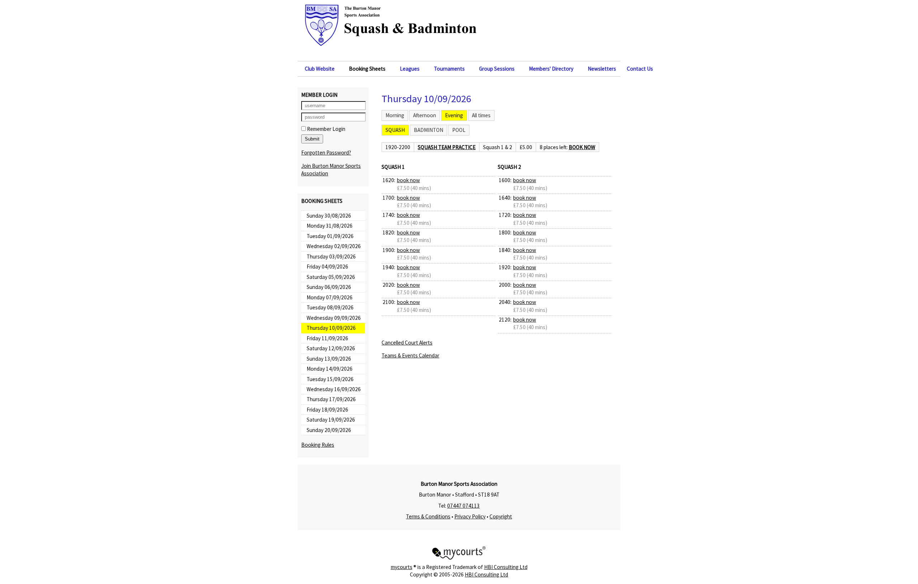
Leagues (410, 68)
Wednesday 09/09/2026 (334, 317)
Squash (395, 130)
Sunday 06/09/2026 (329, 287)
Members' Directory (551, 68)
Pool (458, 130)
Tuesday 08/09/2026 (330, 307)
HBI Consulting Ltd (505, 567)
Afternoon (424, 115)
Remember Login (325, 128)
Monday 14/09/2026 (329, 368)
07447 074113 (463, 505)
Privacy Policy (470, 516)
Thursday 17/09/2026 (331, 399)
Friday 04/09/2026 (327, 266)
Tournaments (449, 68)
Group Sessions (497, 68)
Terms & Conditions (428, 516)
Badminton (428, 130)
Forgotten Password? (326, 152)
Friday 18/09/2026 (327, 409)
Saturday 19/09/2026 (331, 419)
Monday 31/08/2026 (329, 225)
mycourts (401, 567)
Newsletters (602, 68)
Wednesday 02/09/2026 (334, 246)
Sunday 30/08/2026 (329, 215)
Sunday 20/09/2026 (329, 430)
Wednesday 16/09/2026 (334, 389)
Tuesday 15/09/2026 (330, 379)
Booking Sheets (367, 68)
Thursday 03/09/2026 (331, 256)
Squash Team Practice (446, 147)
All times (481, 115)
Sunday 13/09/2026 (329, 358)
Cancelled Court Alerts (407, 342)
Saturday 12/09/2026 (331, 348)
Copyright (500, 516)
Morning (394, 115)
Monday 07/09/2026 (329, 297)
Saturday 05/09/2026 (331, 277)
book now (582, 147)
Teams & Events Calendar (410, 355)
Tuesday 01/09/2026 (330, 236)
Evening (454, 115)
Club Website (320, 68)
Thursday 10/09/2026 (331, 327)
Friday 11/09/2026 (327, 338)
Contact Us (640, 68)
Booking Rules (317, 444)
